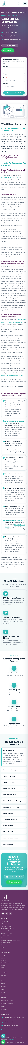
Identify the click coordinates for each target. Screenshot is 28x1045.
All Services (4, 947)
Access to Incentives (9, 794)
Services (8, 12)
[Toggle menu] (25, 3)
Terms (11, 1042)
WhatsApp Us (15, 882)
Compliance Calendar (7, 1000)
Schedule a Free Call (15, 877)
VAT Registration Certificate (14, 520)
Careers (3, 986)
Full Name (6, 66)
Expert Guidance (8, 750)
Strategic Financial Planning (12, 801)
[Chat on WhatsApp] (3, 1041)
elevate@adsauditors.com (11, 1025)
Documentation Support (11, 770)
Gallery (3, 983)
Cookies (17, 1042)
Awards (3, 1006)
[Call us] (3, 1037)
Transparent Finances (10, 819)
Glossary (3, 995)
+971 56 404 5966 (10, 45)
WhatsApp (8, 50)
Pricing (3, 992)
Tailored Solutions (9, 776)
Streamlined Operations (11, 807)
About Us (3, 975)
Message (5, 83)
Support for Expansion (10, 838)
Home (2, 12)
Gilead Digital (11, 1039)
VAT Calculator (5, 998)
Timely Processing (9, 782)
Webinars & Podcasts (7, 1003)
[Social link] (3, 913)
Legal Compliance (9, 788)
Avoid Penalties (8, 825)
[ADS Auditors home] (3, 3)
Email (5, 77)
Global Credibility (8, 832)
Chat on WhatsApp (9, 1029)
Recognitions (4, 1009)
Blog (2, 981)
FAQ (2, 989)
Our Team (4, 978)
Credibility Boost (8, 844)
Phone (5, 72)
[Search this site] (19, 3)
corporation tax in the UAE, (10, 177)
